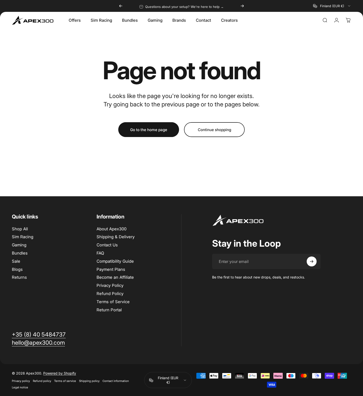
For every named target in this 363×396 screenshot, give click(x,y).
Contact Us (107, 244)
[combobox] (332, 6)
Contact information (115, 381)
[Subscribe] (312, 261)
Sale (16, 261)
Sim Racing (22, 236)
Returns (19, 277)
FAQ (100, 253)
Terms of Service (113, 301)
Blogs (17, 269)
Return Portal (109, 309)
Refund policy (42, 381)
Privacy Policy (110, 285)
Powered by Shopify (59, 373)
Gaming (19, 244)
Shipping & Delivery (116, 236)
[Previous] (120, 6)
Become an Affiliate (115, 277)
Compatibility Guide (115, 261)
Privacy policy (21, 381)
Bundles (20, 253)
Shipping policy (89, 381)
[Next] (242, 6)
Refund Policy (110, 293)
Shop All (20, 228)
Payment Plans (111, 269)
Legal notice (20, 387)
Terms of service (65, 381)
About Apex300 (111, 228)
